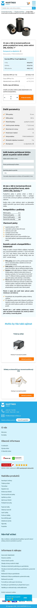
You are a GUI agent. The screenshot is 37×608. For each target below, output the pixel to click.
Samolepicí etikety (6, 480)
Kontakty (4, 435)
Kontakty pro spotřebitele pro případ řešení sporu (15, 584)
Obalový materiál (6, 509)
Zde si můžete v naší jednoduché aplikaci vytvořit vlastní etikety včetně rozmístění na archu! (17, 540)
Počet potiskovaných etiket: (11, 164)
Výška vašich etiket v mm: (10, 158)
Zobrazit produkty (26, 359)
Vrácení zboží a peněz (7, 560)
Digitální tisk (5, 489)
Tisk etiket (4, 486)
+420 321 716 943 (12, 411)
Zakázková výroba (6, 521)
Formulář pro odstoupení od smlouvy (11, 582)
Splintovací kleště (6, 500)
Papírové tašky (5, 507)
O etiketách (4, 445)
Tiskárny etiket (5, 483)
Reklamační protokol (7, 579)
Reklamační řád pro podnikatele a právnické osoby (15, 576)
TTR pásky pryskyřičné (19, 11)
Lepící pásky (4, 512)
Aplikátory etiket (6, 497)
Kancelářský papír (6, 518)
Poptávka (4, 526)
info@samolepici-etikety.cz (13, 415)
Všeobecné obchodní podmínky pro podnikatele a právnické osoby (18, 570)
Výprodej (3, 523)
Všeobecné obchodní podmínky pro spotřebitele (15, 566)
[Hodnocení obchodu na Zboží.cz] (8, 466)
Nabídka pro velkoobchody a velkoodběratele (14, 587)
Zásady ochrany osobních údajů (10, 563)
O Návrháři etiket (6, 451)
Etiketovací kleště (6, 491)
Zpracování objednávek (7, 555)
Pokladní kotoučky (6, 503)
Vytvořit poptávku (23, 420)
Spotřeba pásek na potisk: (10, 170)
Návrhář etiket (8, 534)
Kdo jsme (4, 432)
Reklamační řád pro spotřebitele (10, 573)
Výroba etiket (5, 448)
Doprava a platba (6, 558)
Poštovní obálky (5, 515)
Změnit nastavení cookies (8, 592)
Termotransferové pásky (6, 11)
